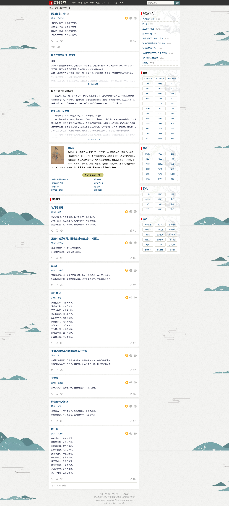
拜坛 (148, 235)
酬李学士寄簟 (57, 190)
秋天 (160, 88)
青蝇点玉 (172, 230)
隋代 (160, 199)
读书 (160, 133)
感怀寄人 (98, 180)
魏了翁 (158, 29)
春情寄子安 (99, 183)
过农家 (54, 378)
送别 (160, 123)
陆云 (148, 159)
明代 (53, 270)
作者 (92, 3)
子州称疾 (160, 240)
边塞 (148, 108)
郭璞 (148, 164)
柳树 (148, 98)
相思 (59, 47)
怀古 (160, 118)
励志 (172, 128)
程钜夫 (167, 39)
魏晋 (53, 434)
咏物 (160, 83)
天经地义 (148, 230)
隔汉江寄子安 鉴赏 (60, 111)
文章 (115, 3)
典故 (98, 3)
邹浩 (172, 164)
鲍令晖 (160, 179)
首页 (51, 8)
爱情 (53, 47)
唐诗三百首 (148, 78)
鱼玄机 (61, 18)
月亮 (160, 98)
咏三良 (54, 429)
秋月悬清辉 (57, 207)
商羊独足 (148, 225)
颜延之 (172, 174)
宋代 (53, 243)
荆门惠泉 (56, 293)
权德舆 (169, 43)
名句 (86, 3)
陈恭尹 (60, 356)
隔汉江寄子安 (58, 14)
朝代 (145, 188)
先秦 (148, 194)
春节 (148, 113)
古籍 (110, 3)
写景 (148, 83)
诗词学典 (60, 2)
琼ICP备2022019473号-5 (117, 503)
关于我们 (126, 494)
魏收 (148, 169)
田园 (172, 103)
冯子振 (152, 63)
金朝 (172, 204)
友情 (148, 133)
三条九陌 (160, 230)
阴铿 (148, 179)
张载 (172, 154)
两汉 (160, 194)
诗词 (80, 3)
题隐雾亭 (98, 190)
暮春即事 (55, 187)
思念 (148, 128)
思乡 (172, 123)
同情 (64, 486)
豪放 (172, 138)
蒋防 (59, 212)
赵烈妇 (54, 266)
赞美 (59, 486)
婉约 (160, 138)
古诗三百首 (172, 78)
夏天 (148, 88)
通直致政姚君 (148, 29)
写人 (53, 486)
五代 (148, 204)
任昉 (172, 169)
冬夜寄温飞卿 (57, 183)
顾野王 (160, 164)
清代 (53, 356)
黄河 (160, 103)
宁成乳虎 (160, 235)
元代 (148, 209)
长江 (148, 103)
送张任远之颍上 (59, 402)
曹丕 (160, 159)
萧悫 (148, 174)
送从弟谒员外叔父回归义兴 (153, 43)
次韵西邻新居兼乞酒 (59, 180)
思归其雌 (172, 245)
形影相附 (160, 250)
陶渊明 (60, 434)
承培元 (162, 58)
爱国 (148, 123)
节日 (172, 108)
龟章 (148, 245)
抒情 (172, 118)
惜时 (172, 133)
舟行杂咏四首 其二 (150, 58)
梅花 (148, 93)
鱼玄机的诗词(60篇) (92, 175)
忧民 (148, 138)
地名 (160, 108)
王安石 (159, 48)
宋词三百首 (160, 78)
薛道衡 (160, 169)
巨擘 (160, 245)
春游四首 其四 (148, 19)
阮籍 (172, 159)
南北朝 (147, 199)
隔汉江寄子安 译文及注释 (63, 55)
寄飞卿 (97, 187)
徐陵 (160, 174)
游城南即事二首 (149, 48)
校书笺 (172, 240)
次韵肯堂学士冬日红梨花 (152, 39)
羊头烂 (160, 225)
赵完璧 (60, 270)
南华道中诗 (147, 34)
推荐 (74, 3)
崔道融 (60, 383)
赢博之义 (148, 240)
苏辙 (59, 298)
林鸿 (59, 406)
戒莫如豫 (172, 235)
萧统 (172, 179)
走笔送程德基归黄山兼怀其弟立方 (69, 351)
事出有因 (172, 225)
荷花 (160, 93)
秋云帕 (172, 250)
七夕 (160, 113)
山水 (172, 98)
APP (122, 3)
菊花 (172, 93)
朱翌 (155, 34)
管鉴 (151, 24)
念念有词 (148, 250)
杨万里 (60, 243)
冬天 (172, 88)
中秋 (172, 113)
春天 (172, 83)
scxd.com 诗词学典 (113, 500)
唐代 (53, 18)
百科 (104, 3)
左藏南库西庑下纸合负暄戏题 (154, 53)
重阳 (148, 118)
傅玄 (160, 154)
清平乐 (145, 24)
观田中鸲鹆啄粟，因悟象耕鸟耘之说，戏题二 (75, 238)
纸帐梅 (145, 63)
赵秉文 (158, 19)
